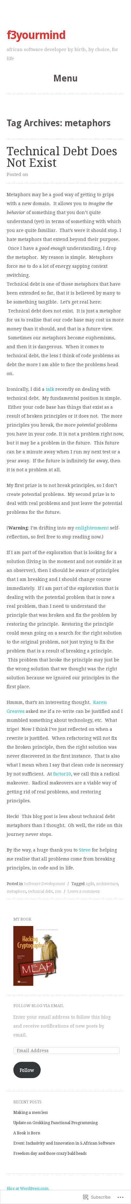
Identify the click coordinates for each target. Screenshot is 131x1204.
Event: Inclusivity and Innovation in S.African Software (64, 1143)
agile (90, 884)
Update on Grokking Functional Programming (55, 1123)
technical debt (40, 891)
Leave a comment (83, 891)
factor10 (62, 773)
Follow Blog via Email (38, 1006)
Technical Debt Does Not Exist (62, 157)
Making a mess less (30, 1112)
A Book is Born (26, 1133)
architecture (107, 884)
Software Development (44, 884)
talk (50, 389)
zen (58, 891)
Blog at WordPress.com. (28, 1188)
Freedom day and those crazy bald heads (49, 1153)
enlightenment (92, 527)
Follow (27, 1070)
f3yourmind (36, 35)
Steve (85, 850)
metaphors (16, 891)
